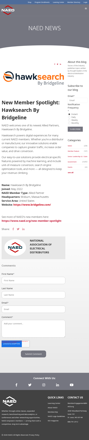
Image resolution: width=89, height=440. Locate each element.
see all (70, 172)
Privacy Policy (34, 435)
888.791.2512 (73, 422)
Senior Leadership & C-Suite (77, 156)
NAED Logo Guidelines (56, 416)
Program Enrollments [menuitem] (42, 2)
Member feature (18, 94)
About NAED (52, 407)
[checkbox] (77, 118)
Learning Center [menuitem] (58, 2)
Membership (53, 412)
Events (70, 167)
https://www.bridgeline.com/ (32, 204)
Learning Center (54, 403)
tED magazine (53, 421)
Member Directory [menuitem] (73, 2)
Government (72, 162)
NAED (8, 94)
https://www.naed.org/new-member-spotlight (31, 221)
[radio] (78, 114)
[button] (86, 8)
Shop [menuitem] (29, 2)
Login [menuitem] (85, 2)
